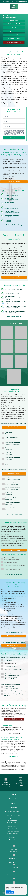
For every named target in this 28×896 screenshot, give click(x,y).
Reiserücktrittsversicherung (14, 34)
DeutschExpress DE (12, 820)
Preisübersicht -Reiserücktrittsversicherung (11, 687)
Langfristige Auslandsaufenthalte (14, 31)
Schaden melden (12, 827)
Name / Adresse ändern (14, 829)
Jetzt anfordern (14, 137)
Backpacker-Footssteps (13, 818)
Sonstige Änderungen (13, 833)
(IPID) (10, 464)
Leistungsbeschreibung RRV (12, 666)
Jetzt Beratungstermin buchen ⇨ (20, 783)
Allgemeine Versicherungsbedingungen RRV (14, 670)
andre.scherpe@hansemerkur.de (20, 1)
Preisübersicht (8, 660)
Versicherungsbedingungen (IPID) (12, 212)
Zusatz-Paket (9, 203)
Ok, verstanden (10, 892)
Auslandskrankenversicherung (11, 194)
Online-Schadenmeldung (14, 42)
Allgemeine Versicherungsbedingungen (14, 694)
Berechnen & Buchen (14, 181)
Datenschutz (12, 840)
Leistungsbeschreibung (13, 691)
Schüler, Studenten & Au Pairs (14, 23)
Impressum (12, 838)
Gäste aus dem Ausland (13, 38)
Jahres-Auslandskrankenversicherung (11, 558)
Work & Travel (14, 20)
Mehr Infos (8, 890)
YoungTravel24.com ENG (14, 816)
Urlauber (13, 27)
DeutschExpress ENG (13, 822)
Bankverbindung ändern (13, 831)
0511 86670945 (6, 1)
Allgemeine (14, 565)
